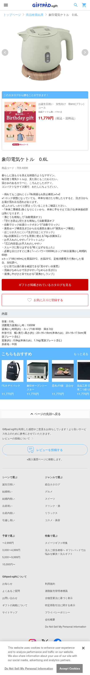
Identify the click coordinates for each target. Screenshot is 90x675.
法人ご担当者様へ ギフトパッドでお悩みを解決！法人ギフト (65, 551)
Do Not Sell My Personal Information (29, 668)
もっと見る (81, 354)
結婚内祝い (8, 498)
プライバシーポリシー (57, 612)
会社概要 (50, 619)
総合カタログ (52, 484)
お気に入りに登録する (48, 300)
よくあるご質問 (11, 590)
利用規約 (50, 583)
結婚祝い (7, 491)
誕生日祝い (8, 484)
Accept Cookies (69, 668)
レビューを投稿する (49, 450)
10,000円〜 (8, 564)
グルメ (49, 491)
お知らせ (7, 583)
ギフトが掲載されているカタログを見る (45, 285)
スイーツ (50, 498)
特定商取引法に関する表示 (60, 605)
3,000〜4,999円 (11, 550)
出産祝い (7, 505)
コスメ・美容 (52, 520)
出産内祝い (8, 513)
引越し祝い (8, 520)
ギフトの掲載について (14, 605)
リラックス (51, 513)
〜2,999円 (8, 542)
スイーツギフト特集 (56, 542)
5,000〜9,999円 (11, 557)
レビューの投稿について (16, 438)
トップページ (12, 14)
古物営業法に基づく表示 (59, 598)
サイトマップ (9, 612)
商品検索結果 (35, 14)
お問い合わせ (9, 598)
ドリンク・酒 (52, 505)
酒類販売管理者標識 (56, 590)
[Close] (83, 648)
